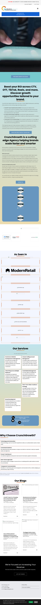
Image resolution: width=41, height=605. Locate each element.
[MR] (20, 268)
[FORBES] (20, 304)
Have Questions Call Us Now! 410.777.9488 (22, 417)
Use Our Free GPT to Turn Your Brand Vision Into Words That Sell (23, 1)
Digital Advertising (26, 536)
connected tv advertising (33, 502)
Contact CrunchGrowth (25, 473)
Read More (5, 516)
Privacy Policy (24, 584)
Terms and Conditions (26, 587)
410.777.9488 (6, 587)
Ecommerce (12, 502)
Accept (31, 602)
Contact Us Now (20, 425)
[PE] (20, 256)
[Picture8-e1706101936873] (20, 321)
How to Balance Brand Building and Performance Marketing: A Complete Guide (11, 535)
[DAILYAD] (20, 313)
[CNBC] (20, 293)
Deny (36, 602)
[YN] (20, 276)
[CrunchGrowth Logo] (10, 6)
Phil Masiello (6, 501)
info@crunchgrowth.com (8, 589)
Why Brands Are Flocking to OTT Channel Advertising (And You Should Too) (29, 499)
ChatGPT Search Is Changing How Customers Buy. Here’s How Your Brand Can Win (11, 499)
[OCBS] (20, 287)
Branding (5, 539)
